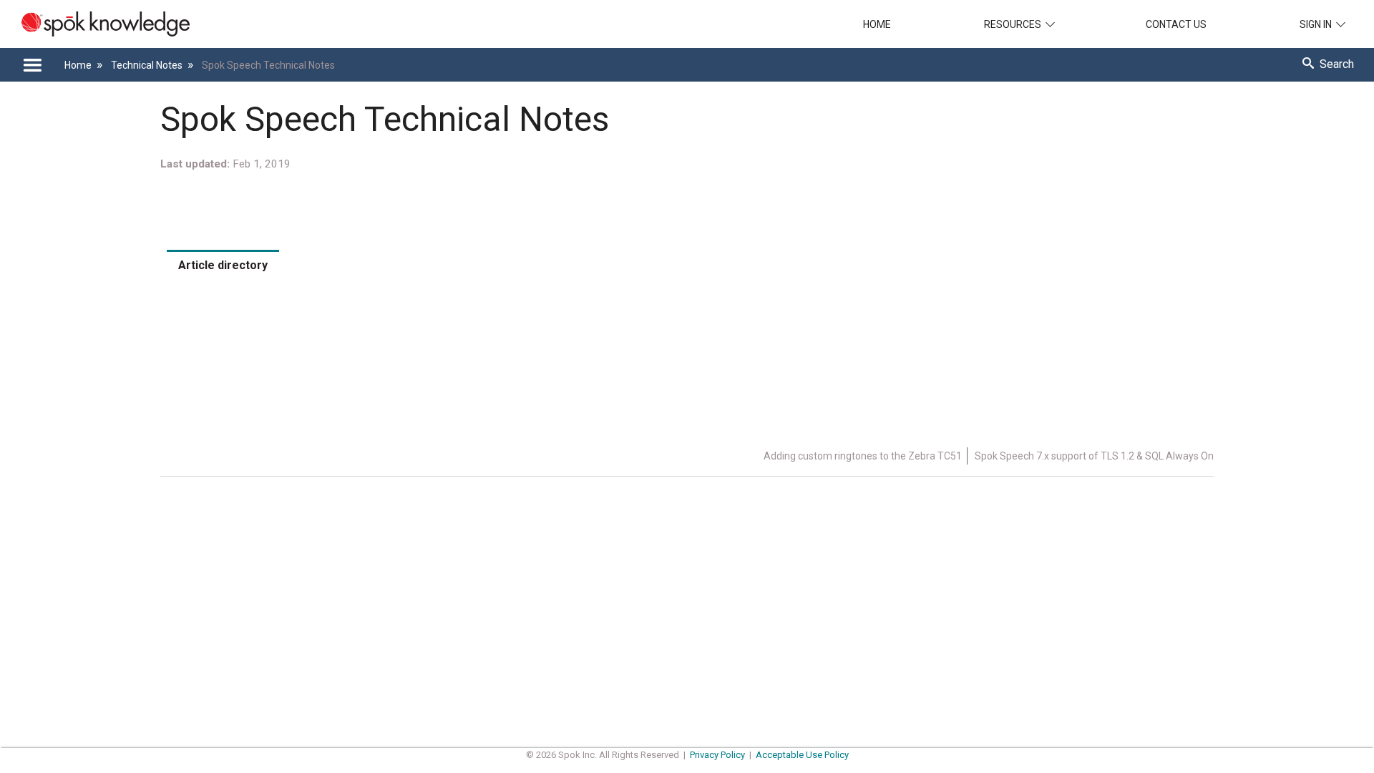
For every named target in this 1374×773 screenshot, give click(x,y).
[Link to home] (95, 24)
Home (877, 24)
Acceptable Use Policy (802, 754)
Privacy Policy (717, 754)
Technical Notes (148, 65)
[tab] (223, 265)
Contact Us (1176, 24)
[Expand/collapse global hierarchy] (32, 65)
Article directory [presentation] (223, 265)
